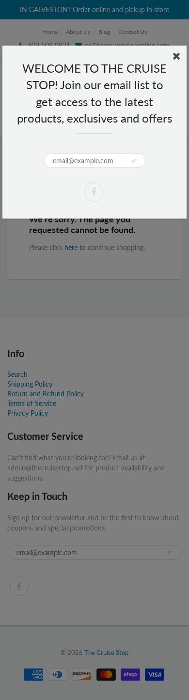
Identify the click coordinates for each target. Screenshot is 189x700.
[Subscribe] (133, 161)
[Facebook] (93, 192)
